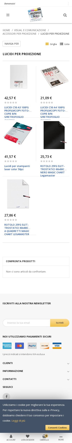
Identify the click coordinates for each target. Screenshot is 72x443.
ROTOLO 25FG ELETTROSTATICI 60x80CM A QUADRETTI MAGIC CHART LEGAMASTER (17, 229)
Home (6, 30)
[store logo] (36, 15)
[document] (36, 416)
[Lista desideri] (27, 436)
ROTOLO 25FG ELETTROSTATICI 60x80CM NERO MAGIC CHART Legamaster (53, 170)
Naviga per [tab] (12, 43)
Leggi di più (18, 420)
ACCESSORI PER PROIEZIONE (19, 33)
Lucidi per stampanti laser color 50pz (17, 167)
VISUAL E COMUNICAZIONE (30, 30)
